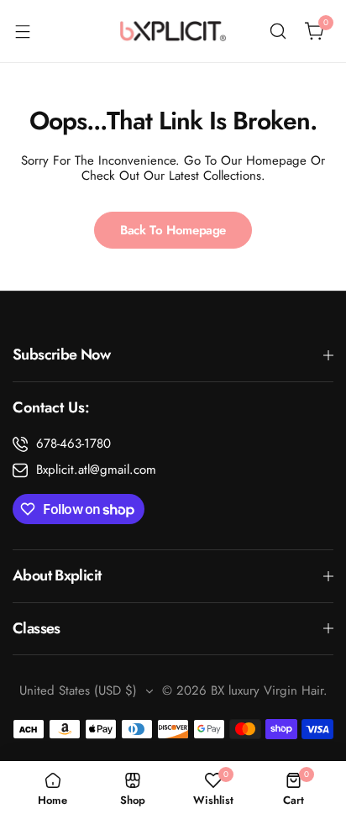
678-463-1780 (73, 443)
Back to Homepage (173, 230)
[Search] (278, 31)
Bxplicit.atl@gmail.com (96, 469)
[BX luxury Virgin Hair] (173, 31)
